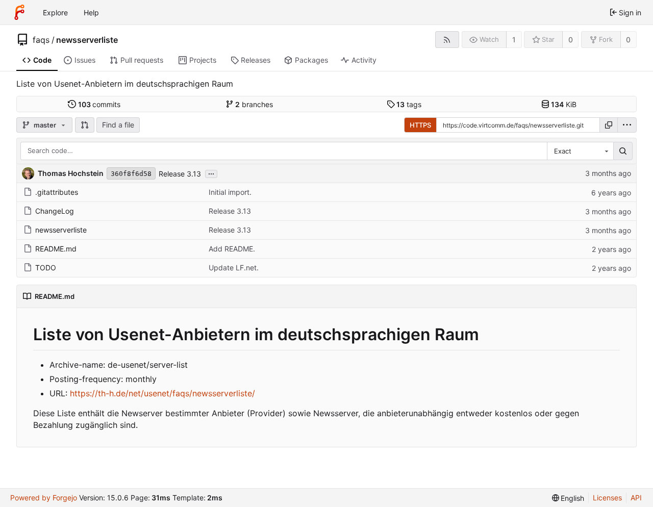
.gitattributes (56, 192)
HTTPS (420, 125)
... (211, 173)
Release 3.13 (180, 173)
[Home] (19, 12)
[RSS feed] (447, 39)
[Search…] (623, 151)
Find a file (118, 124)
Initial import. (230, 192)
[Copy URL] (608, 125)
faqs (41, 40)
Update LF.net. (234, 267)
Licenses (607, 497)
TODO (45, 267)
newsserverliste (87, 40)
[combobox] (580, 151)
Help (91, 12)
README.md (56, 248)
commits (99, 104)
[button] (84, 125)
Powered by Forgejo (43, 497)
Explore (55, 12)
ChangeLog (54, 211)
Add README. (232, 248)
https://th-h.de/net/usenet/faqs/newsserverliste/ (162, 393)
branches (254, 104)
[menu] (627, 125)
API (636, 497)
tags (408, 104)
